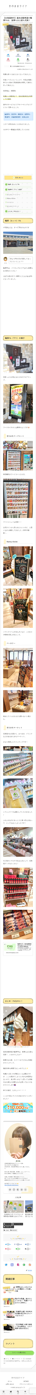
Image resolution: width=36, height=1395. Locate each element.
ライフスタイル (18, 1224)
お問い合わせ (10, 1384)
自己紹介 (26, 1381)
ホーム (10, 1381)
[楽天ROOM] (18, 1189)
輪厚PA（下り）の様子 (15, 189)
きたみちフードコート (13, 194)
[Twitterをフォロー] (10, 1189)
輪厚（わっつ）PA (13, 184)
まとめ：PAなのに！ (14, 211)
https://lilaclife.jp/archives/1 (11, 1185)
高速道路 (14, 1230)
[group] (13, 1210)
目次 (16, 177)
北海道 (7, 1230)
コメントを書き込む (19, 1352)
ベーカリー (10, 202)
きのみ (18, 1161)
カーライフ (8, 1224)
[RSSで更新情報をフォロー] (25, 1189)
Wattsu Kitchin (11, 198)
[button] (29, 1209)
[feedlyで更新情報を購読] (21, 1189)
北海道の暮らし (9, 1226)
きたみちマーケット (13, 206)
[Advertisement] (18, 152)
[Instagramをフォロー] (14, 1189)
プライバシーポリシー (26, 1384)
